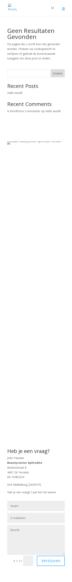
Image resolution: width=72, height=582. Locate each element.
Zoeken (58, 73)
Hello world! (14, 93)
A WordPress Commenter (23, 111)
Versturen (50, 560)
